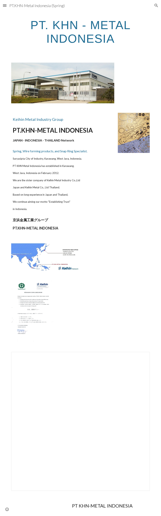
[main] (80, 32)
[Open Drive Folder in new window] (142, 357)
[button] (4, 5)
